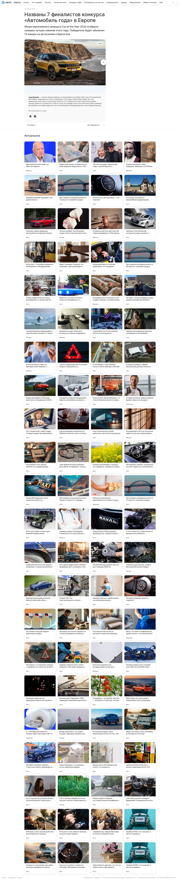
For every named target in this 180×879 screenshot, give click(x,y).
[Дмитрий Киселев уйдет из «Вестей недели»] (40, 157)
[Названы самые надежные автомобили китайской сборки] (40, 224)
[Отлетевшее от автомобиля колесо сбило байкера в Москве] (106, 357)
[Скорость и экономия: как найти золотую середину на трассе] (40, 858)
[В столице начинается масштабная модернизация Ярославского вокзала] (140, 190)
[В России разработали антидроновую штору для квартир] (106, 657)
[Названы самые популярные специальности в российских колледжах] (73, 524)
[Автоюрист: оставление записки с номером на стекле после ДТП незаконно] (40, 657)
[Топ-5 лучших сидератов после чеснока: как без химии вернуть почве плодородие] (73, 791)
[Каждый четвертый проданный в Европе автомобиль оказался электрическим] (73, 390)
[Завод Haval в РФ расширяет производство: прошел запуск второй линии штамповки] (106, 524)
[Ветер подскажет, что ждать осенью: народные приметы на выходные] (73, 724)
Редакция (97, 877)
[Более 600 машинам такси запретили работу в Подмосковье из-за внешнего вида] (40, 491)
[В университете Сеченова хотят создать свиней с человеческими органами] (106, 290)
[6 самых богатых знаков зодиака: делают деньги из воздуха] (140, 390)
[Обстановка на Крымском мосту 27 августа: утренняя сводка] (140, 491)
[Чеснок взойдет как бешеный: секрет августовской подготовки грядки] (73, 224)
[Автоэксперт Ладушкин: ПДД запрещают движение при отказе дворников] (73, 691)
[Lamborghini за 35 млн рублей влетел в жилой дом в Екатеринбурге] (106, 324)
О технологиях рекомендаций (146, 877)
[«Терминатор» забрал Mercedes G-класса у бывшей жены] (106, 824)
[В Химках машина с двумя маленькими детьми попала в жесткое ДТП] (140, 357)
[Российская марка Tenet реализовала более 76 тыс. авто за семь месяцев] (106, 724)
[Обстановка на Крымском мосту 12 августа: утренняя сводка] (73, 190)
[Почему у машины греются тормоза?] (140, 591)
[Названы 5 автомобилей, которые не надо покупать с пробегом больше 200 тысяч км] (140, 224)
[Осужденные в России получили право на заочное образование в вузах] (140, 424)
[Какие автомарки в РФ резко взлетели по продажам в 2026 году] (40, 390)
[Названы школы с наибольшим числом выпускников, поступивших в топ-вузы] (106, 591)
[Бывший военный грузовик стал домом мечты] (40, 190)
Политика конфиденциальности (166, 877)
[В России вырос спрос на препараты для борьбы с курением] (40, 357)
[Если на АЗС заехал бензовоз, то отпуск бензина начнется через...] (106, 390)
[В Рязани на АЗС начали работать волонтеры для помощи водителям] (40, 824)
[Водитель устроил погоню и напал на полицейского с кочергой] (73, 290)
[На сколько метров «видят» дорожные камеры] (40, 624)
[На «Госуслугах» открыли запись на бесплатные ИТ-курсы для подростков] (40, 791)
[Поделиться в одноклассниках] (35, 116)
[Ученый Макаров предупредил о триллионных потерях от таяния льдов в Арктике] (40, 324)
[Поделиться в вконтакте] (30, 116)
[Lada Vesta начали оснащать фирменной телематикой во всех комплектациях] (140, 791)
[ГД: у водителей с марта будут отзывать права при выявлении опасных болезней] (40, 424)
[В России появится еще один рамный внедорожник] (40, 524)
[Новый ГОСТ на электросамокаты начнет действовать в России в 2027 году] (73, 591)
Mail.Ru (4, 877)
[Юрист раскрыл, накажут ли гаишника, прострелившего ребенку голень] (73, 257)
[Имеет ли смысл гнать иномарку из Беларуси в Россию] (140, 724)
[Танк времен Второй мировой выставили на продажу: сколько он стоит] (73, 457)
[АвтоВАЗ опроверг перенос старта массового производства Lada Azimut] (40, 757)
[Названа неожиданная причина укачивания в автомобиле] (140, 324)
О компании (11, 877)
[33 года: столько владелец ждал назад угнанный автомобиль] (140, 290)
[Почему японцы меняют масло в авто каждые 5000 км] (106, 557)
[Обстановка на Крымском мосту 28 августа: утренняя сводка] (140, 257)
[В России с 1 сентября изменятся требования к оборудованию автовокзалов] (40, 257)
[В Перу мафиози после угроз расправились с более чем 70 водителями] (40, 290)
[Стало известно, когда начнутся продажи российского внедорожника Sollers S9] (140, 524)
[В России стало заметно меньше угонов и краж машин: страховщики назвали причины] (73, 824)
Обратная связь (131, 877)
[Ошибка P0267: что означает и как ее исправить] (140, 858)
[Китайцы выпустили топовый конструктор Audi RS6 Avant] (140, 657)
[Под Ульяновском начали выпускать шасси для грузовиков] (106, 424)
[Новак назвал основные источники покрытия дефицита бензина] (106, 791)
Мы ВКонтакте (88, 877)
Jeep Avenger (34, 97)
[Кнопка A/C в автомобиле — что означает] (106, 190)
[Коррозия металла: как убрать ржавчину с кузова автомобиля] (40, 557)
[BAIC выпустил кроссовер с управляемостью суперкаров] (140, 691)
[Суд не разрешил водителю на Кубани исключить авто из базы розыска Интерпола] (73, 424)
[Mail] (3, 2)
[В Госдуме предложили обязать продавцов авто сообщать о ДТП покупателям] (73, 557)
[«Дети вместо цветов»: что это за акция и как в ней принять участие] (106, 858)
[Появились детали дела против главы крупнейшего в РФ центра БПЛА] (106, 224)
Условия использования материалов (113, 877)
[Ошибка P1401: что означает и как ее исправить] (140, 824)
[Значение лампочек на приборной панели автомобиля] (40, 691)
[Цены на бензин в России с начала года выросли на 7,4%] (140, 757)
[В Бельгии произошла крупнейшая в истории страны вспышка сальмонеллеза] (106, 491)
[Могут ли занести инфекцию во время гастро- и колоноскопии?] (140, 624)
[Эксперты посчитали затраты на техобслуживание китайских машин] (73, 624)
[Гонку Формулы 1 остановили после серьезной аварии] (73, 757)
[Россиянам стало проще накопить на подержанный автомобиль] (40, 457)
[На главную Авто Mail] (8, 2)
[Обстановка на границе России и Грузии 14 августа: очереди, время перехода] (73, 491)
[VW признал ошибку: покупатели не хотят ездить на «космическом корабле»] (140, 457)
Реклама (19, 877)
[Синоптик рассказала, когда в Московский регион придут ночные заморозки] (140, 557)
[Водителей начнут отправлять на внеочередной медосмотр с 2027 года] (73, 157)
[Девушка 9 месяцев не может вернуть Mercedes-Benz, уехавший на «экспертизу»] (40, 591)
